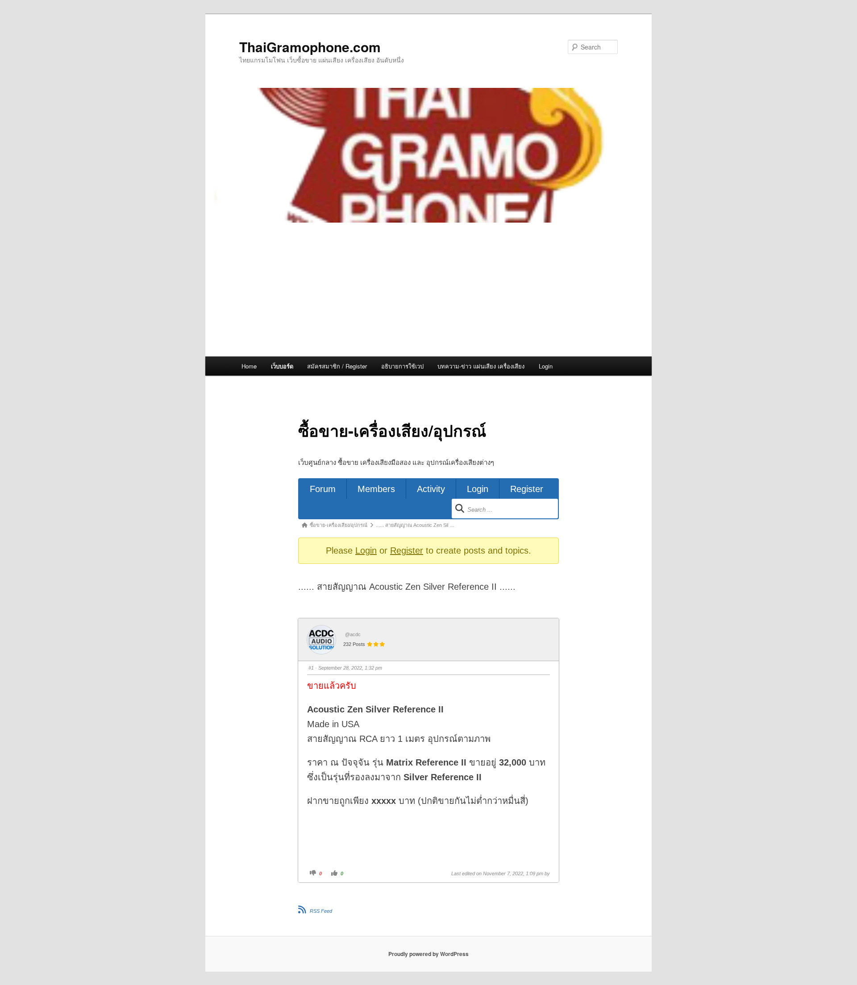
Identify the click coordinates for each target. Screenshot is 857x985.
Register (526, 489)
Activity (431, 489)
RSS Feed (321, 911)
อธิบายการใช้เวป (402, 366)
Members (376, 489)
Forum (323, 489)
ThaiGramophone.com (310, 46)
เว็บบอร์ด (282, 366)
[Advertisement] (428, 289)
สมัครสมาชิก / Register (337, 366)
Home (249, 366)
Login (546, 366)
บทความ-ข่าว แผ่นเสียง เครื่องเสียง (480, 366)
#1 (311, 667)
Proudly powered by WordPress (428, 954)
